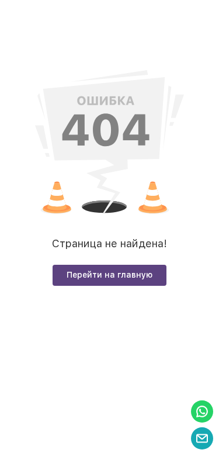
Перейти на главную (109, 274)
